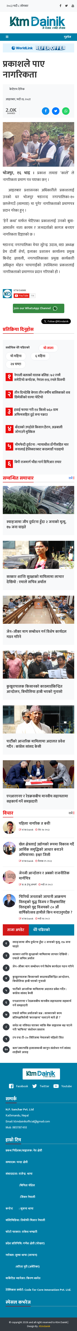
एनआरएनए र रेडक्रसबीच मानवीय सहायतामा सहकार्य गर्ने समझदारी (37, 799)
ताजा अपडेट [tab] (15, 930)
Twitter (44, 1086)
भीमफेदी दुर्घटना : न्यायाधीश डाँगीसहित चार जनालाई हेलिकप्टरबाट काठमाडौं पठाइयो (42, 447)
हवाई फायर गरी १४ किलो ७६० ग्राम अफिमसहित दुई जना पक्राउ (36, 412)
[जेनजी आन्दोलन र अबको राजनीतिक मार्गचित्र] (11, 877)
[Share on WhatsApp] (66, 111)
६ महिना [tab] (40, 356)
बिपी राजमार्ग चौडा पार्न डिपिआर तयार (37, 462)
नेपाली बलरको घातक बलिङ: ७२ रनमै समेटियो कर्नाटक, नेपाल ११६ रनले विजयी (39, 377)
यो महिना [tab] (15, 356)
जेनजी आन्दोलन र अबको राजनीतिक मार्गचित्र (44, 876)
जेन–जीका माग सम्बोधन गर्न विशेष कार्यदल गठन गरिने (37, 634)
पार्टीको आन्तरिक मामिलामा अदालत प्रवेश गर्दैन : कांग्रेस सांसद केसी (36, 744)
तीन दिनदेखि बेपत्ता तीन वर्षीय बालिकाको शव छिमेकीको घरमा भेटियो (42, 395)
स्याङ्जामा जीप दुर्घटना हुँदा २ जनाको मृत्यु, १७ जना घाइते (36, 524)
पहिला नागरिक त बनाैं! (34, 823)
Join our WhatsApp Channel (32, 308)
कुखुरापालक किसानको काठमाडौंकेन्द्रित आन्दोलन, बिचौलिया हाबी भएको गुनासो (34, 689)
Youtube (66, 1086)
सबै (71, 478)
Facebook (21, 1086)
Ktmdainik (44, 1326)
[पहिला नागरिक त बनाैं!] (11, 827)
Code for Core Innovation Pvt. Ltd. (47, 1289)
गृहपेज (67, 37)
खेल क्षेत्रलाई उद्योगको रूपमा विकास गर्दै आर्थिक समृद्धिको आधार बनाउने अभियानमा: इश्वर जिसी (46, 849)
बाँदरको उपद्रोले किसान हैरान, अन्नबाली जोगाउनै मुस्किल (38, 430)
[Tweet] (55, 111)
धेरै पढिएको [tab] (41, 930)
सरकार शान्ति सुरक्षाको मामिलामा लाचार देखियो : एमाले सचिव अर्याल (35, 579)
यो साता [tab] (48, 348)
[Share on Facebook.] (45, 111)
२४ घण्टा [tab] (15, 364)
